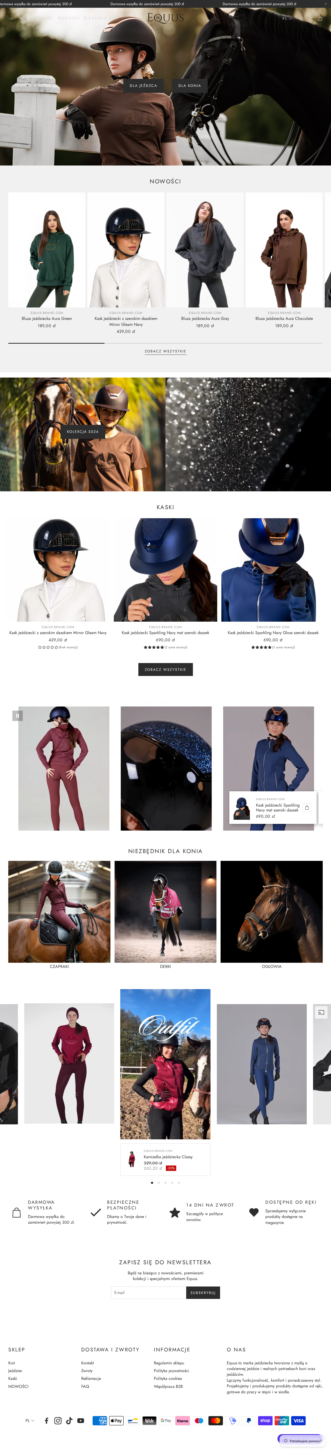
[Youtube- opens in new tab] (80, 1420)
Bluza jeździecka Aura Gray (205, 318)
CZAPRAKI (59, 966)
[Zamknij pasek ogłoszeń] (326, 4)
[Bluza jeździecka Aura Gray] (205, 249)
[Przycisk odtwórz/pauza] (17, 716)
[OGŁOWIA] (272, 912)
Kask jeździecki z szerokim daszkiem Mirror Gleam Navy (126, 321)
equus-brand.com (47, 313)
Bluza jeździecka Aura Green (47, 318)
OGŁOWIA (272, 966)
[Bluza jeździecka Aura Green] (46, 249)
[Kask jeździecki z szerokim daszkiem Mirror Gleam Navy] (125, 249)
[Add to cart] (307, 807)
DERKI (165, 966)
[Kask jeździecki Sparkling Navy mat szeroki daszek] (165, 570)
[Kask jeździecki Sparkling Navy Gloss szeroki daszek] (273, 570)
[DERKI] (166, 912)
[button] (10, 19)
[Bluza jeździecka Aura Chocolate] (284, 249)
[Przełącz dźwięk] (201, 1130)
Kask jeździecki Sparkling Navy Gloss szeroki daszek (273, 633)
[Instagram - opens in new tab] (58, 1420)
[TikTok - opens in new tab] (69, 1420)
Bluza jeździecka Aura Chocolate (284, 318)
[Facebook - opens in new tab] (46, 1420)
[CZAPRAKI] (59, 912)
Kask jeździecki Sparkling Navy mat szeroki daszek (165, 633)
